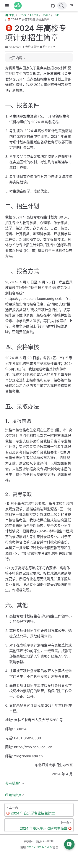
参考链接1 (13, 783)
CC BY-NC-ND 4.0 (39, 847)
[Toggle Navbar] (71, 5)
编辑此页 (15, 795)
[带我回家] (19, 6)
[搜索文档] (62, 6)
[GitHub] (52, 5)
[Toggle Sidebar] (7, 5)
